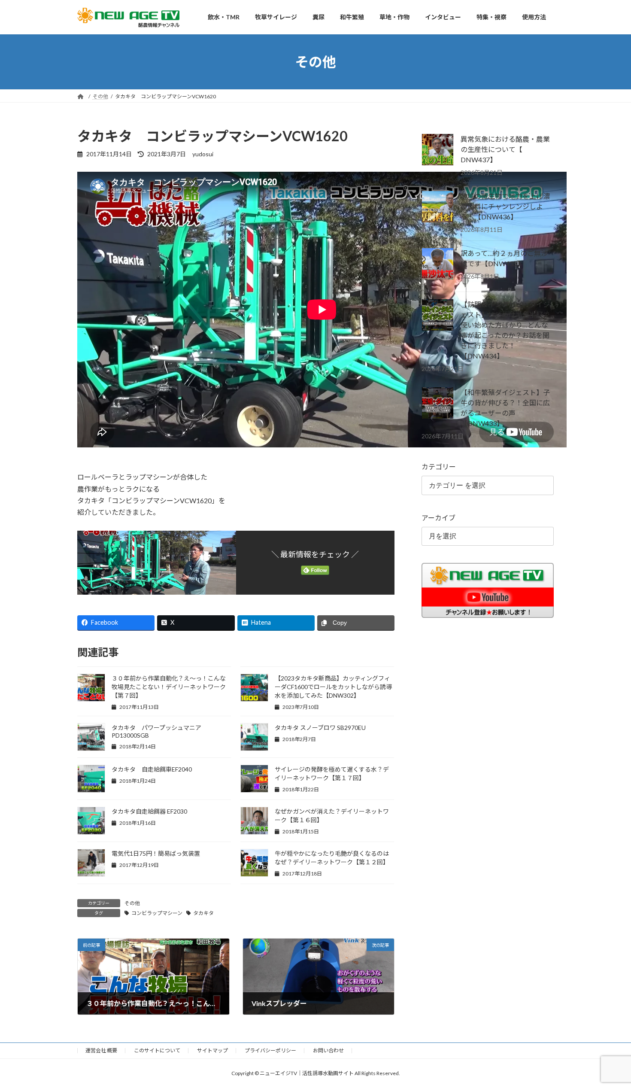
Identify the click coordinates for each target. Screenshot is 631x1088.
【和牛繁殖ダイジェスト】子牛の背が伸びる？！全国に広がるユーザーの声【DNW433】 (505, 407)
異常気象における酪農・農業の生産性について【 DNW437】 (505, 149)
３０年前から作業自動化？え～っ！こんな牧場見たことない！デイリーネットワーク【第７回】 (169, 687)
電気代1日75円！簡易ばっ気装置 (156, 853)
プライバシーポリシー (270, 1050)
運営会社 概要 (101, 1050)
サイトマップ (212, 1050)
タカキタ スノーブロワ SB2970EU (320, 727)
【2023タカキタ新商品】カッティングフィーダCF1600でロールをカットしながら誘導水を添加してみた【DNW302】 (333, 687)
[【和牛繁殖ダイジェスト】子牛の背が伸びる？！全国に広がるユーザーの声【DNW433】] (438, 403)
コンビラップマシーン (156, 913)
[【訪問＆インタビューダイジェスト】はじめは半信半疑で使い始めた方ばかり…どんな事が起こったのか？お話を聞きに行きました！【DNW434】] (438, 315)
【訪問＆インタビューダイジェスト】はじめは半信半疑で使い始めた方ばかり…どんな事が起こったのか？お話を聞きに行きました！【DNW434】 (505, 330)
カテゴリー (439, 466)
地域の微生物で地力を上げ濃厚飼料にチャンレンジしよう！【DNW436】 (505, 206)
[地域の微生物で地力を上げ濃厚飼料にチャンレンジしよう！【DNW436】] (438, 207)
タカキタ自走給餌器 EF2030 (149, 811)
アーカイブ (438, 518)
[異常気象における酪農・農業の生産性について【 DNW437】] (438, 150)
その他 (132, 903)
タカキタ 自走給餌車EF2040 (152, 769)
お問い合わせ (328, 1050)
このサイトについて (157, 1050)
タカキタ (203, 913)
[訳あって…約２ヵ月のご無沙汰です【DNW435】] (438, 264)
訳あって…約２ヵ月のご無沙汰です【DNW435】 (504, 258)
